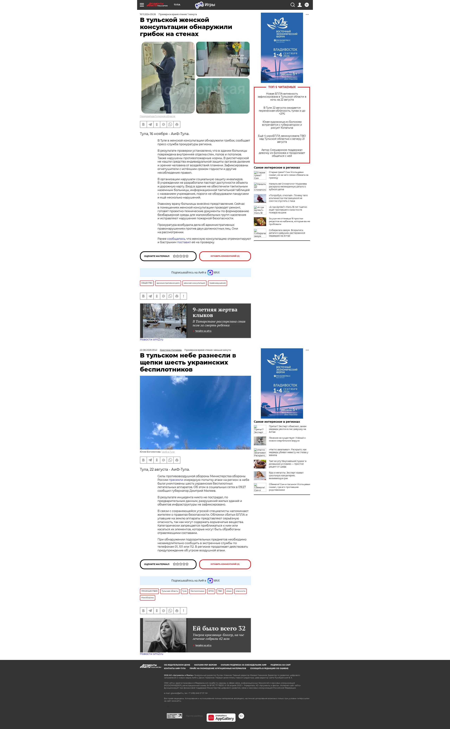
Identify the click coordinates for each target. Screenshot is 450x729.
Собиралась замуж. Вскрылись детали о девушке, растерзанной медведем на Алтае (287, 233)
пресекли (176, 480)
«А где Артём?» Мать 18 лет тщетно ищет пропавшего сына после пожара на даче (288, 210)
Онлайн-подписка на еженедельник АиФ (243, 665)
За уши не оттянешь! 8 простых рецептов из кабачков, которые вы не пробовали (289, 221)
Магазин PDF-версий (205, 665)
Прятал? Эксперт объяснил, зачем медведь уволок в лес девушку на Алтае (287, 429)
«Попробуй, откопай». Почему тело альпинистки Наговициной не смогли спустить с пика (288, 198)
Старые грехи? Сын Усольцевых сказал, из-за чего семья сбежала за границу (288, 175)
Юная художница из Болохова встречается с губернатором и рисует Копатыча (282, 124)
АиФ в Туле (168, 451)
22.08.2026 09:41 (148, 350)
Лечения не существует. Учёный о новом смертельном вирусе (287, 439)
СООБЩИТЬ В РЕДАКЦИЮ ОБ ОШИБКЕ (269, 668)
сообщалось (176, 238)
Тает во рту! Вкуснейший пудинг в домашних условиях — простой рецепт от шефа (287, 464)
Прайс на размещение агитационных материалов (218, 668)
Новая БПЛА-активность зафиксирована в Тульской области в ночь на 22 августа (282, 96)
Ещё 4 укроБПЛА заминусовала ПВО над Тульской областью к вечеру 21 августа (282, 138)
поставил (184, 242)
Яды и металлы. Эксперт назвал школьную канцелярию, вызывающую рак (286, 475)
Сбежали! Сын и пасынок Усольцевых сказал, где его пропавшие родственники (289, 487)
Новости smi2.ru (151, 339)
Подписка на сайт (281, 665)
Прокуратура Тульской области (157, 116)
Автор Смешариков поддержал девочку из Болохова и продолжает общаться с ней (282, 153)
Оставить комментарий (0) (225, 256)
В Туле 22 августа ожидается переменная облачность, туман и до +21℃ (282, 110)
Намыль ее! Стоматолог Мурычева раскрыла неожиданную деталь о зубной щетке (288, 186)
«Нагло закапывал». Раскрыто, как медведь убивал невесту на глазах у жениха (288, 452)
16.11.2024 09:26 (148, 14)
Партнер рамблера (194, 716)
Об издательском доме (177, 665)
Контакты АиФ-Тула (175, 668)
